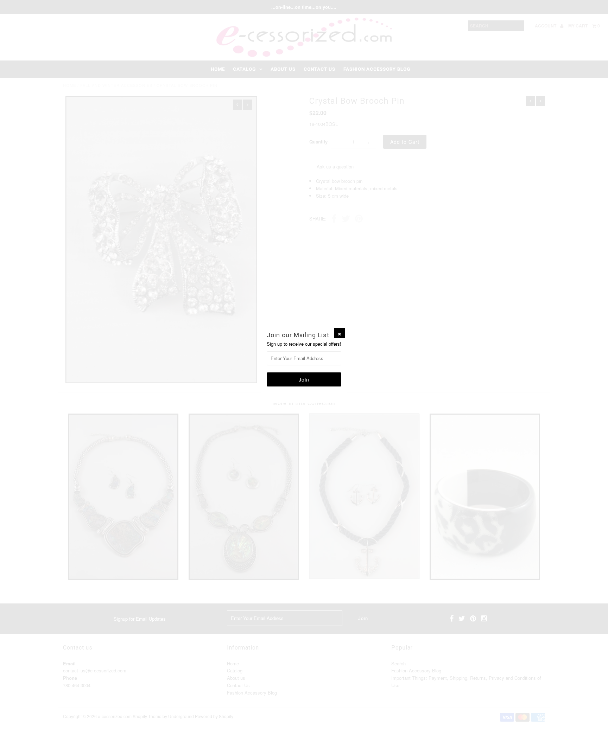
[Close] (339, 333)
